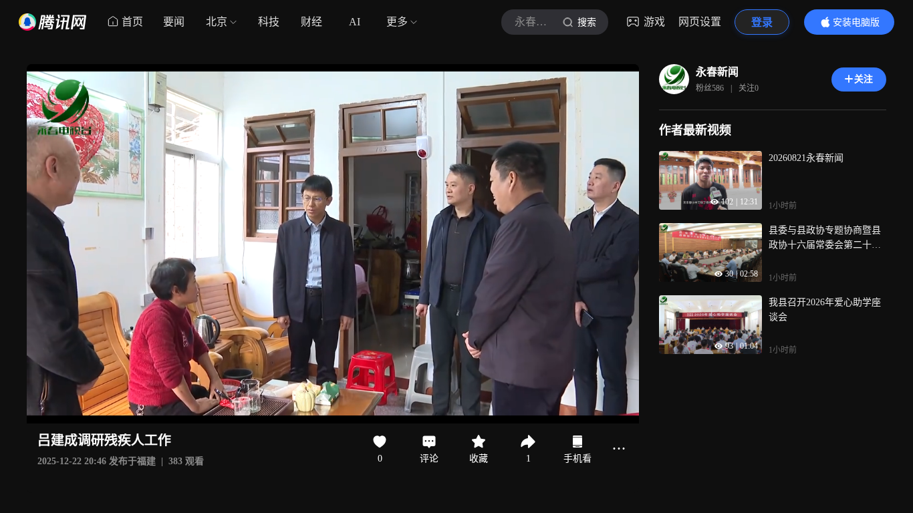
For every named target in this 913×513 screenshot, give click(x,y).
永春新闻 (717, 71)
